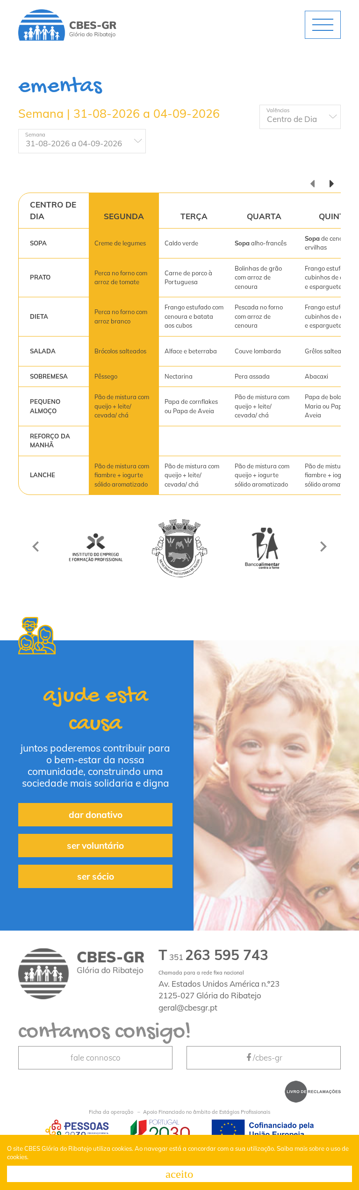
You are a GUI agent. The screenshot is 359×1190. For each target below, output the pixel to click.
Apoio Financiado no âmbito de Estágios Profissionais (179, 1112)
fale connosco (96, 1057)
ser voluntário (95, 845)
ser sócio (95, 876)
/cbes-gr (267, 1057)
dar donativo (95, 814)
